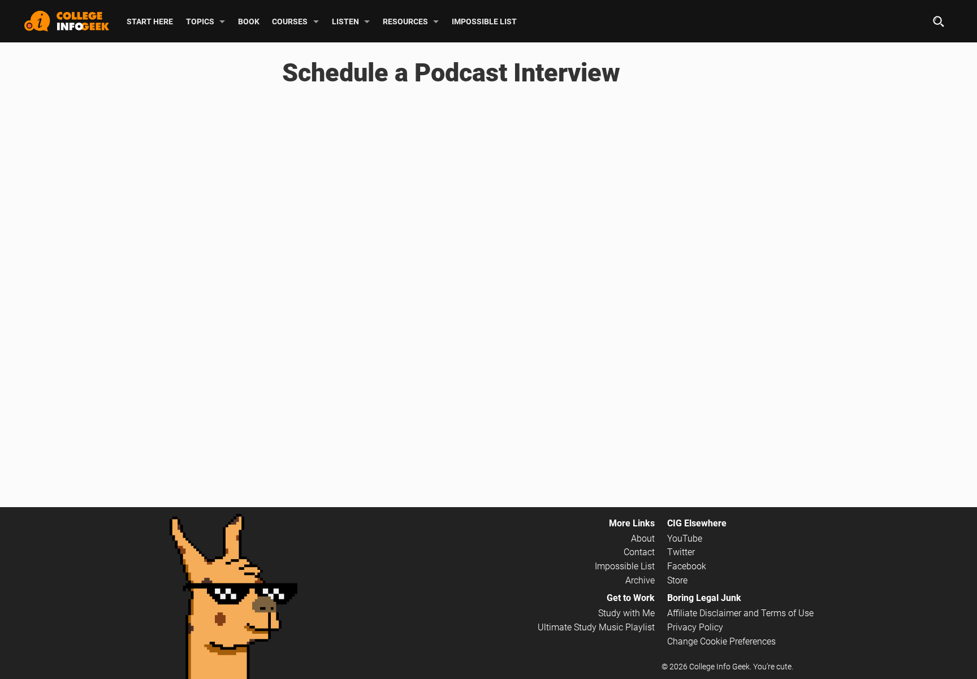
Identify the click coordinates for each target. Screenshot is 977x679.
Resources (405, 20)
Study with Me (626, 613)
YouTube (684, 538)
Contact (639, 552)
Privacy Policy (695, 627)
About (643, 538)
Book (249, 20)
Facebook (686, 566)
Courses (290, 20)
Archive (640, 580)
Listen (345, 20)
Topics (200, 20)
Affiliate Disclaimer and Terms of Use (740, 613)
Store (677, 580)
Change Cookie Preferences (721, 641)
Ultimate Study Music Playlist (596, 627)
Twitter (681, 552)
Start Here (150, 20)
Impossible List (484, 20)
